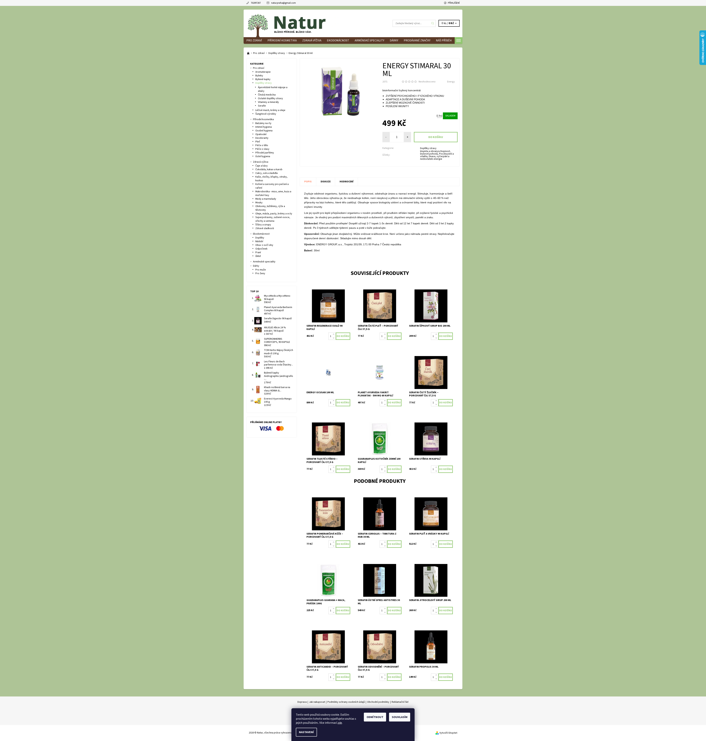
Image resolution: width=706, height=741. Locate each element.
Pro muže (260, 270)
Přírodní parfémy (264, 153)
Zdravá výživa (311, 40)
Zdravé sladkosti (264, 228)
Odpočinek (261, 249)
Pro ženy (260, 273)
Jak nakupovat (317, 702)
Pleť (257, 142)
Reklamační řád (400, 702)
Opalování (260, 134)
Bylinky (259, 75)
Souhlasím (399, 717)
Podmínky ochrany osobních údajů (346, 702)
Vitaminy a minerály (268, 102)
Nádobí (259, 241)
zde (340, 723)
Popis (308, 181)
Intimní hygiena (263, 127)
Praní (258, 252)
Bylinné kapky (262, 79)
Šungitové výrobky (265, 114)
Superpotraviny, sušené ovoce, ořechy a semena (272, 219)
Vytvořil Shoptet (448, 733)
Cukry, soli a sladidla (266, 173)
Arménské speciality (369, 40)
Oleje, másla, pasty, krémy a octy (273, 213)
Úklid (258, 256)
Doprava (302, 702)
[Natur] (292, 23)
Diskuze (326, 181)
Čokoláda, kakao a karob (268, 169)
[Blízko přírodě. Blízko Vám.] (248, 53)
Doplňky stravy (428, 148)
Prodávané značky (417, 40)
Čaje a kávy (261, 166)
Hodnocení (346, 181)
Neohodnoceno (427, 81)
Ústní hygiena (262, 156)
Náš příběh (444, 40)
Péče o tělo (261, 145)
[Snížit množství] (334, 338)
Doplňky (259, 238)
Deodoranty (261, 138)
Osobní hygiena (263, 130)
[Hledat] (433, 23)
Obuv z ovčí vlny (264, 245)
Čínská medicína (267, 95)
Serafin (262, 106)
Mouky (259, 202)
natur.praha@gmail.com (283, 3)
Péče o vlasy (262, 149)
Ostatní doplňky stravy (270, 98)
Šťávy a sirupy (263, 225)
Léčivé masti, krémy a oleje (270, 110)
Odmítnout (375, 717)
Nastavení (306, 732)
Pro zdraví (254, 40)
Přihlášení (454, 3)
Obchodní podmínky (378, 702)
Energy (451, 82)
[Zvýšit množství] (334, 334)
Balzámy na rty (263, 123)
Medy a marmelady (265, 199)
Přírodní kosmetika (282, 40)
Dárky (394, 40)
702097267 (256, 3)
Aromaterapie (263, 72)
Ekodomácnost (338, 40)
